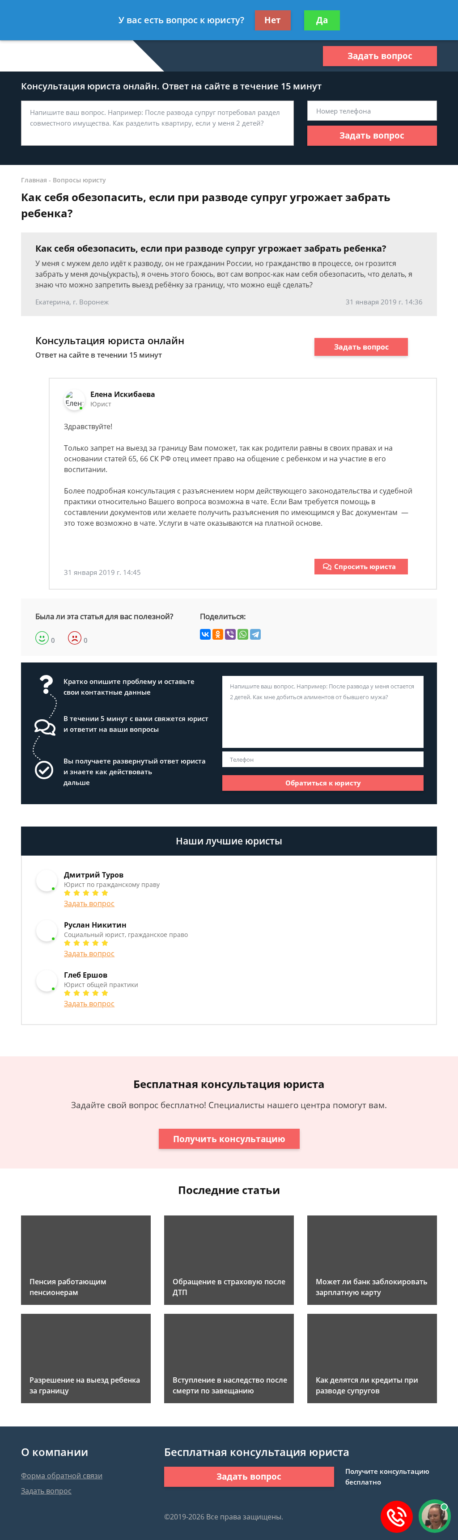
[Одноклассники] (217, 634)
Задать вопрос (380, 56)
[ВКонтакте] (205, 634)
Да (322, 20)
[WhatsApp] (242, 634)
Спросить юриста (365, 566)
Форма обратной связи (61, 1476)
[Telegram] (255, 634)
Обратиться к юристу (323, 782)
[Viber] (230, 634)
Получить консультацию (229, 1139)
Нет (272, 20)
